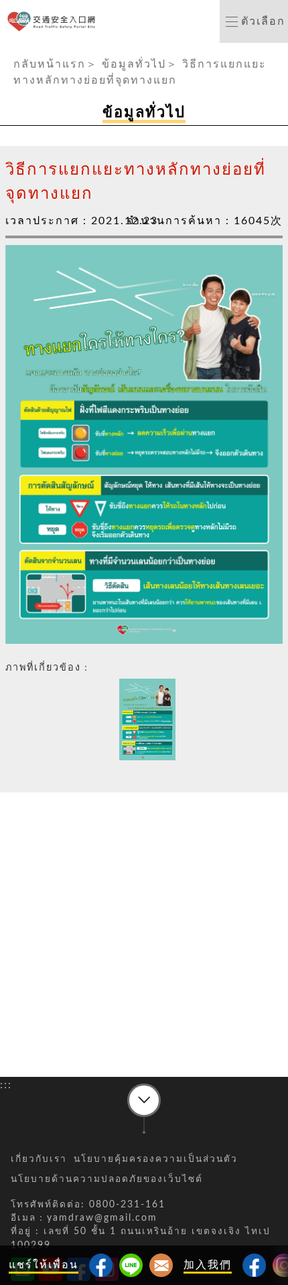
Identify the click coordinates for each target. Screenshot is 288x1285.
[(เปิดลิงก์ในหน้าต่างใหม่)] (254, 1265)
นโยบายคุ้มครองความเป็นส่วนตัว (156, 1159)
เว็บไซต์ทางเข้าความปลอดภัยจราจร (53, 21)
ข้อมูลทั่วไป (134, 64)
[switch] (254, 21)
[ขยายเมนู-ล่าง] (144, 1100)
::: (6, 51)
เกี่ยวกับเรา (39, 1159)
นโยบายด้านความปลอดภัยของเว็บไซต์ (107, 1179)
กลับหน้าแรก (49, 64)
